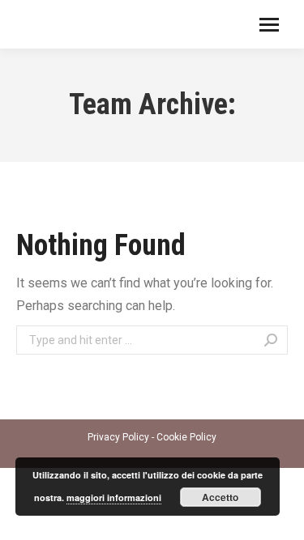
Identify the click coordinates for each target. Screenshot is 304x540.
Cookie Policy (186, 437)
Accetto (220, 497)
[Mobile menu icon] (269, 24)
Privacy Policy (118, 437)
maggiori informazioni (113, 497)
